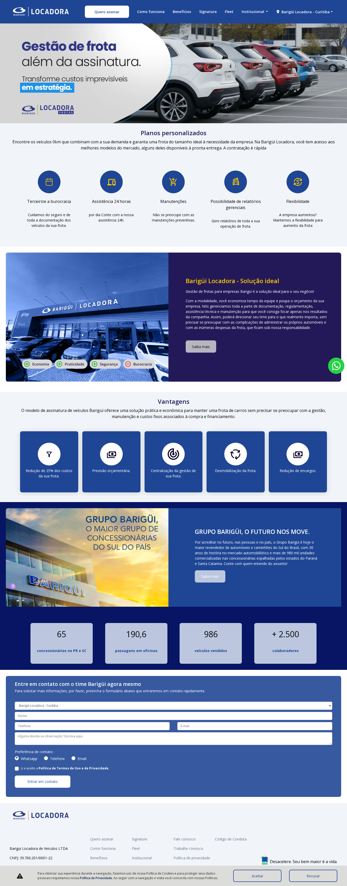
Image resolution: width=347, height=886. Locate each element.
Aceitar (257, 876)
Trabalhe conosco (188, 848)
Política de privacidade (192, 857)
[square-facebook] (14, 834)
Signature (208, 11)
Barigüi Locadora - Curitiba (305, 11)
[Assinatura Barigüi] (41, 11)
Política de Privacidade (96, 878)
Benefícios (182, 11)
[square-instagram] (22, 834)
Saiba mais (201, 346)
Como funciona (151, 11)
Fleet (229, 11)
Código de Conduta (231, 839)
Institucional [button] (253, 11)
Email (81, 758)
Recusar (313, 876)
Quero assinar (106, 11)
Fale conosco (185, 839)
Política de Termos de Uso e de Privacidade (73, 768)
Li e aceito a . (65, 768)
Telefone (57, 758)
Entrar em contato (42, 781)
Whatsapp (29, 758)
